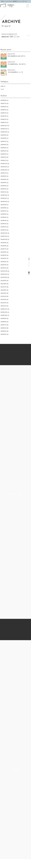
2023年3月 (3, 223)
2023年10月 (4, 201)
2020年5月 (3, 331)
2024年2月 (3, 189)
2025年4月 (3, 151)
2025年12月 (4, 125)
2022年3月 (3, 261)
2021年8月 (3, 283)
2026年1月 (3, 122)
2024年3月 (3, 185)
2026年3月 (3, 116)
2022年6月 (3, 252)
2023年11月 (4, 198)
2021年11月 (4, 274)
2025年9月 (3, 135)
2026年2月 (3, 119)
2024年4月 (3, 182)
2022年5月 (3, 255)
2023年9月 (3, 204)
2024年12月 (4, 163)
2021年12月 (4, 271)
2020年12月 (4, 309)
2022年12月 (4, 233)
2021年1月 (3, 306)
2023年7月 (3, 211)
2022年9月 (3, 242)
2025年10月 (4, 132)
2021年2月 (3, 302)
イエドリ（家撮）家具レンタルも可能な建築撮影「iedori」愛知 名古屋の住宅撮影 (7, 5)
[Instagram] (29, 274)
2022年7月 (3, 249)
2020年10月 (4, 315)
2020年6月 (3, 328)
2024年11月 (4, 166)
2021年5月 (3, 293)
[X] (29, 272)
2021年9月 (3, 280)
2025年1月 (3, 160)
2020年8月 (3, 321)
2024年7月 (3, 173)
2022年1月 (3, 268)
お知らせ (3, 86)
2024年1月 (3, 192)
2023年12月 (4, 195)
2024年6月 (3, 176)
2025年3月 (3, 154)
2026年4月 (3, 113)
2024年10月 (4, 170)
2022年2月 (3, 264)
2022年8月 (3, 245)
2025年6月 (3, 144)
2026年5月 (3, 109)
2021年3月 (3, 299)
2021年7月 (3, 287)
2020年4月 (3, 334)
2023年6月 (3, 214)
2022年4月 (3, 258)
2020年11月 (4, 312)
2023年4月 (3, 220)
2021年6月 (3, 290)
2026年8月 (3, 100)
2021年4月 (3, 296)
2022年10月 (4, 239)
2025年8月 (3, 138)
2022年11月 (4, 236)
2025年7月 (3, 141)
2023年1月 (3, 230)
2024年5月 (3, 179)
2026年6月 (3, 106)
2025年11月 (4, 128)
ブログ (2, 89)
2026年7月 (3, 103)
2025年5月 (3, 147)
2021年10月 (4, 277)
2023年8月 (3, 208)
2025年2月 (3, 157)
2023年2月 (3, 226)
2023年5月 (3, 217)
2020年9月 (3, 318)
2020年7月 (3, 325)
